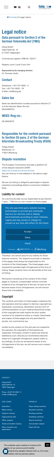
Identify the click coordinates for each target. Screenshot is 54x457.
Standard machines (36, 410)
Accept (27, 231)
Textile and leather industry (12, 424)
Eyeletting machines (36, 417)
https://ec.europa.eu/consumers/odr (18, 170)
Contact (14, 17)
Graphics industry (8, 413)
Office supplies (7, 420)
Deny (27, 237)
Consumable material (36, 424)
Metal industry (7, 410)
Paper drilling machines (37, 406)
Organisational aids (9, 417)
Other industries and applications (9, 428)
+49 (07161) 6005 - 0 (14, 392)
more (27, 243)
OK (47, 445)
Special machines (35, 420)
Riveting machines (35, 413)
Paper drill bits (34, 427)
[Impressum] (15, 7)
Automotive (6, 406)
